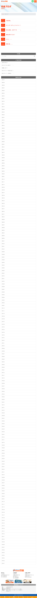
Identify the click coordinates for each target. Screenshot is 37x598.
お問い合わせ (13, 597)
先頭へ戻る (32, 597)
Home (3, 14)
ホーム (4, 597)
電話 (23, 597)
